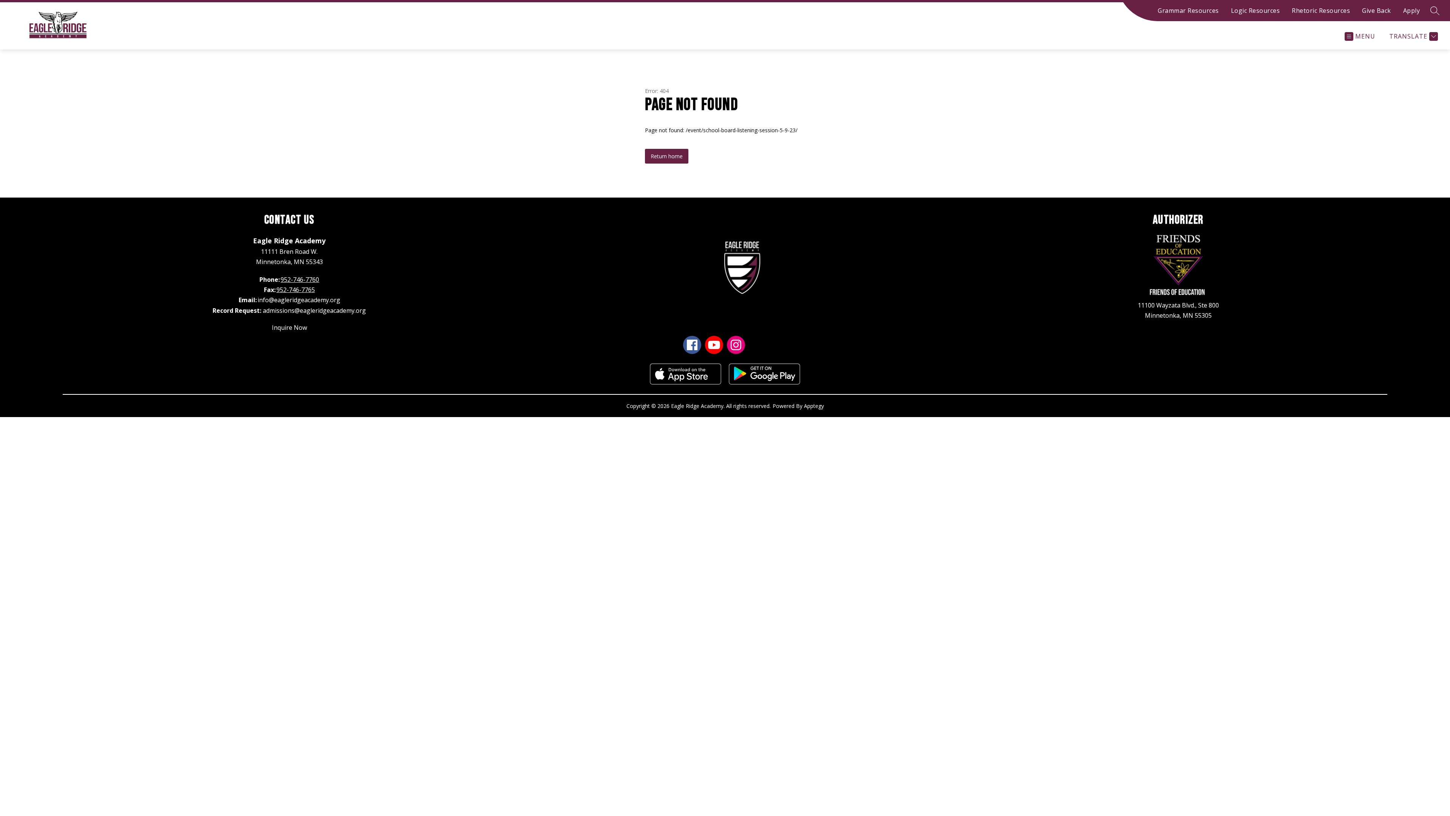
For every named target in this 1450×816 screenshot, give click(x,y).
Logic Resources (1255, 10)
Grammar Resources (1188, 10)
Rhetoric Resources (1321, 10)
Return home (667, 156)
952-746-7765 (295, 290)
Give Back (1376, 10)
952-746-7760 (300, 279)
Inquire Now (289, 327)
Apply (1411, 10)
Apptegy (814, 406)
